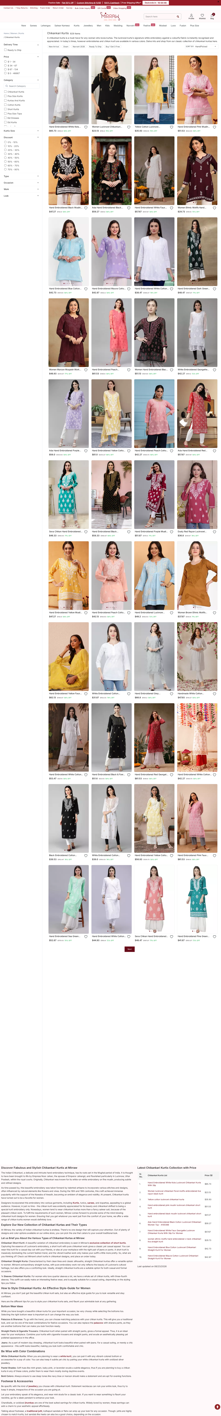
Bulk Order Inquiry (84, 8)
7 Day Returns (22, 8)
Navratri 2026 (79, 46)
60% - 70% (13, 165)
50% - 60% (13, 161)
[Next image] (85, 89)
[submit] (178, 16)
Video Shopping (121, 8)
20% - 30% (13, 150)
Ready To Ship (95, 46)
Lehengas (45, 25)
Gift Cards (103, 8)
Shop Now (71, 118)
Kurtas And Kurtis (16, 100)
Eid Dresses (13, 118)
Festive (149, 25)
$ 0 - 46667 (14, 73)
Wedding (118, 25)
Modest (163, 25)
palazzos (98, 1322)
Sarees (33, 25)
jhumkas (29, 1402)
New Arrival (54, 46)
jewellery (33, 1386)
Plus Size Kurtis (15, 96)
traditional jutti (34, 1411)
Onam (65, 46)
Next (130, 949)
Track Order (45, 8)
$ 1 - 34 (11, 61)
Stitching (34, 8)
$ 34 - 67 (12, 65)
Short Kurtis (13, 109)
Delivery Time (11, 44)
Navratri (133, 25)
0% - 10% (13, 142)
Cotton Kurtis (14, 105)
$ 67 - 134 (13, 69)
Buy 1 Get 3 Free (113, 46)
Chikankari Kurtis (16, 91)
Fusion (183, 25)
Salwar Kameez (62, 25)
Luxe (173, 25)
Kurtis (76, 25)
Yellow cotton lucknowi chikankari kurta (166, 1199)
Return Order (58, 8)
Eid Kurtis (12, 122)
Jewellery (88, 25)
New (23, 25)
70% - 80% (13, 169)
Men (99, 25)
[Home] (110, 16)
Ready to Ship (14, 50)
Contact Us (8, 8)
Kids (107, 25)
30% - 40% (13, 153)
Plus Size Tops (15, 113)
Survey (69, 8)
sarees (90, 1203)
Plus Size (194, 25)
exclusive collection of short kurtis (108, 1243)
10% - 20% (13, 146)
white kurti (65, 1356)
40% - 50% (13, 157)
